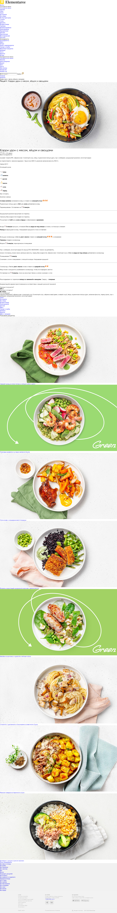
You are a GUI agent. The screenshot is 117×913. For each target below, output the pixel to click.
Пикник (2, 60)
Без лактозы (3, 869)
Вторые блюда (4, 24)
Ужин (2, 13)
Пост (1, 64)
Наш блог (20, 904)
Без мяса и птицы (5, 864)
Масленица (3, 68)
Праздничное (4, 31)
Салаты (2, 19)
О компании (21, 907)
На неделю (3, 14)
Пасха (2, 66)
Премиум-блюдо (5, 878)
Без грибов (3, 882)
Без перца (3, 890)
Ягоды (2, 55)
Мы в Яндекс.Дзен (22, 905)
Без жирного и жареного (7, 877)
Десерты (2, 22)
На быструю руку (5, 18)
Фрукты (2, 53)
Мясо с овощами (5, 314)
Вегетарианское (5, 36)
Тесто (1, 52)
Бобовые (2, 50)
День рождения (5, 61)
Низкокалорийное (5, 27)
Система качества (23, 896)
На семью (3, 16)
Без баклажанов (5, 883)
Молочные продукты (6, 48)
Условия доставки (22, 897)
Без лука (2, 887)
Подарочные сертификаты (25, 900)
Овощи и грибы (5, 47)
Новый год (3, 71)
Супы (2, 21)
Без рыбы (3, 865)
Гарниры (3, 26)
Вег (1, 870)
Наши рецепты (22, 902)
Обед (1, 11)
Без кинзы (3, 888)
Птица (2, 43)
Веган (2, 872)
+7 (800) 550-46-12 (49, 899)
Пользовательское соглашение (52, 910)
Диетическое (4, 34)
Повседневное (4, 29)
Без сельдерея (4, 885)
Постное (2, 37)
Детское (2, 32)
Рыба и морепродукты (7, 45)
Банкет (2, 63)
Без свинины (4, 867)
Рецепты (2, 77)
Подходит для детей (6, 874)
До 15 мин (3, 880)
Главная (2, 76)
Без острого (3, 875)
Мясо (1, 42)
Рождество (3, 69)
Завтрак (2, 9)
